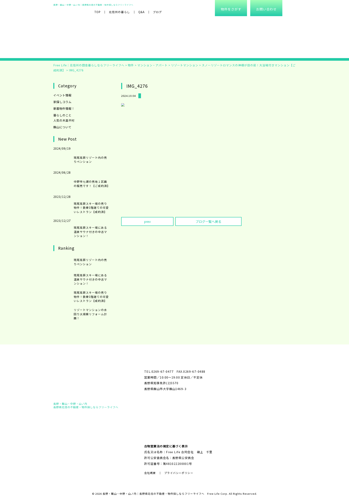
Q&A (141, 12)
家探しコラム (62, 102)
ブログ (157, 12)
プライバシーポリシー (178, 473)
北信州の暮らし (119, 12)
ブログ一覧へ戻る (208, 221)
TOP (97, 12)
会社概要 (150, 473)
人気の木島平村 (64, 120)
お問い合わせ (266, 9)
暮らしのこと (62, 115)
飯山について (62, 127)
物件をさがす (231, 9)
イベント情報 (62, 95)
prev (147, 221)
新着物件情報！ (64, 108)
